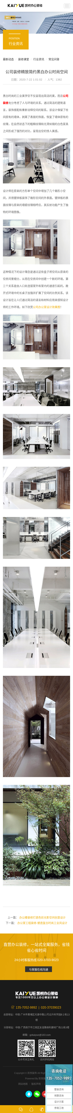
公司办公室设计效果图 (46, 307)
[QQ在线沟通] (31, 1109)
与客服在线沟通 (38, 969)
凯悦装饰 (25, 5)
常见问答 (53, 59)
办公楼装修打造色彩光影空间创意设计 (42, 917)
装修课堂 (23, 59)
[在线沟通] (21, 1109)
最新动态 (8, 59)
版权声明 (36, 1084)
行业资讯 (38, 59)
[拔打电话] (42, 1109)
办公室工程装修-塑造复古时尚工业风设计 (42, 923)
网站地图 (23, 1084)
